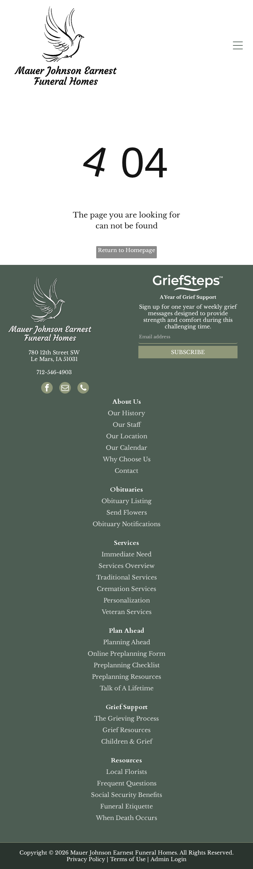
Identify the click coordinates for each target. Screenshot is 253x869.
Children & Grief (126, 741)
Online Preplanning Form (126, 653)
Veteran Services (127, 612)
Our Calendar (126, 447)
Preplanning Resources (126, 676)
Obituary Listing (126, 501)
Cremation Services (126, 589)
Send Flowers (126, 512)
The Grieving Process (126, 718)
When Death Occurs (126, 818)
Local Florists (126, 772)
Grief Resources (126, 730)
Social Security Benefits (126, 795)
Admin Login (168, 859)
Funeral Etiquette (126, 806)
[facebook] (47, 388)
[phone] (83, 388)
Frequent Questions (126, 783)
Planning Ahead (126, 642)
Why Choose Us (127, 459)
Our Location (126, 436)
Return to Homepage (126, 250)
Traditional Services (126, 577)
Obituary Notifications (126, 524)
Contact (126, 470)
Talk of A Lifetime (127, 688)
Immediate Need (126, 554)
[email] (65, 388)
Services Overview (126, 566)
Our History (126, 413)
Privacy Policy (86, 859)
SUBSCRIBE (188, 352)
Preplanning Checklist (127, 665)
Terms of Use (128, 859)
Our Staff (127, 424)
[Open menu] (238, 45)
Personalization (126, 600)
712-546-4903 (54, 372)
